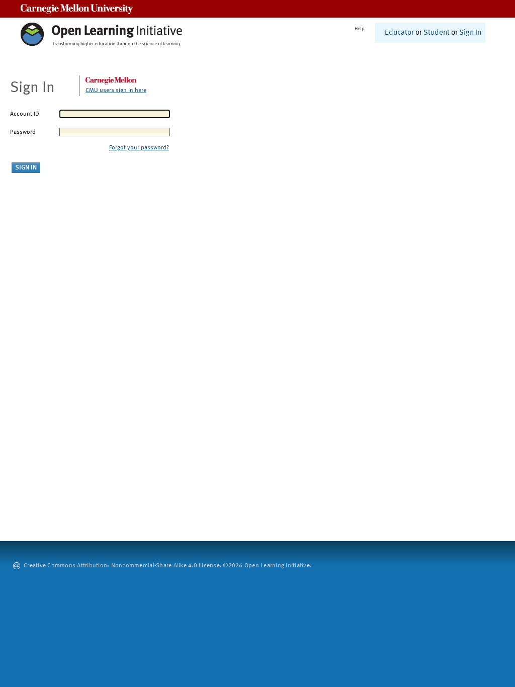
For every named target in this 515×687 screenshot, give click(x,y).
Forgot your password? (139, 148)
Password (23, 132)
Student (436, 33)
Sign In (470, 33)
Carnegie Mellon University (76, 9)
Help (360, 28)
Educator (399, 33)
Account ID (24, 114)
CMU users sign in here (115, 91)
